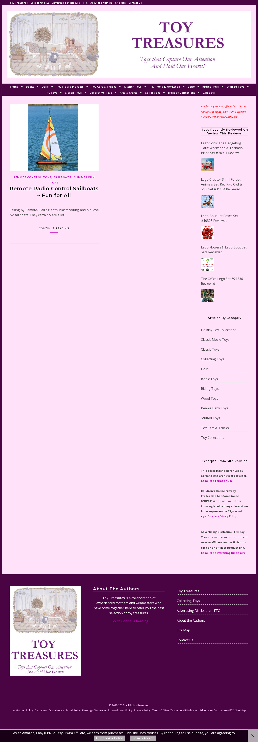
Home (14, 86)
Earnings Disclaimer (94, 710)
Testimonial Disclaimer (184, 710)
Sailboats (62, 177)
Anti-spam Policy (23, 710)
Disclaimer (41, 710)
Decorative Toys (100, 92)
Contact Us (135, 2)
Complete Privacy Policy (221, 516)
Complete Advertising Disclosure (223, 553)
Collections (152, 92)
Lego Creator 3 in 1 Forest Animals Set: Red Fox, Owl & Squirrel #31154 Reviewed (221, 184)
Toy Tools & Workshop (164, 86)
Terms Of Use (160, 710)
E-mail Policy (73, 710)
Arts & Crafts (128, 92)
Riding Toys (210, 86)
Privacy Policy (142, 710)
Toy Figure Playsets (69, 86)
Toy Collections (212, 437)
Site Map (120, 2)
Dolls (45, 86)
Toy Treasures (19, 2)
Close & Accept (143, 738)
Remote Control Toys (32, 177)
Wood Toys (209, 398)
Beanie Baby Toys (214, 408)
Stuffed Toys (235, 86)
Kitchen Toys (133, 86)
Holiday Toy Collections (218, 330)
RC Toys (52, 92)
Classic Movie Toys (215, 339)
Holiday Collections (181, 92)
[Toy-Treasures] (129, 44)
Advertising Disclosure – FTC (70, 2)
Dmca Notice (56, 710)
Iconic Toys (209, 379)
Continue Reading (54, 228)
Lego (191, 86)
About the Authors (101, 2)
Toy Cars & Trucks (103, 86)
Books (30, 86)
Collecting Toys (40, 2)
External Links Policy (120, 710)
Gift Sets (209, 92)
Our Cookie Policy (109, 738)
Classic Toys (73, 92)
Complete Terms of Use (217, 481)
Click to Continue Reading (129, 621)
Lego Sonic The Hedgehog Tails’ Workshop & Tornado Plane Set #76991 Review (222, 148)
